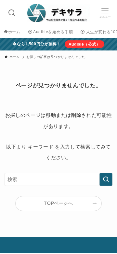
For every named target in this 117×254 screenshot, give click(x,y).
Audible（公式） (84, 44)
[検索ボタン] (12, 13)
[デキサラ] (59, 13)
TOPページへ (58, 203)
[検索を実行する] (105, 179)
